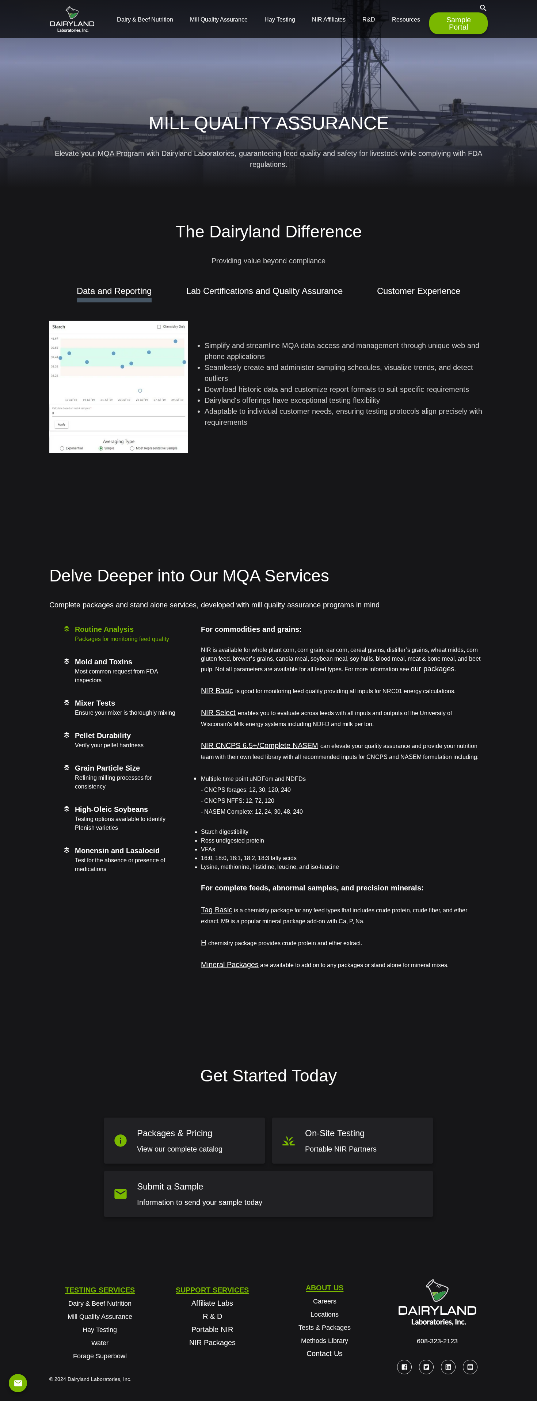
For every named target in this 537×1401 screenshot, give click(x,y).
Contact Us (324, 1354)
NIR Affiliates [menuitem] (329, 19)
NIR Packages (212, 1343)
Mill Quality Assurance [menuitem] (219, 19)
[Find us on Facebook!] (404, 1367)
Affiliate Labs (212, 1303)
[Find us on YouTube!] (470, 1367)
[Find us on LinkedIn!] (448, 1367)
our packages (432, 669)
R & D (212, 1316)
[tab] (122, 634)
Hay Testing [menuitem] (279, 19)
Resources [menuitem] (406, 19)
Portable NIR (212, 1329)
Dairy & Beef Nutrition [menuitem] (145, 19)
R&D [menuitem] (368, 19)
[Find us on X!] (426, 1367)
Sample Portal (458, 23)
